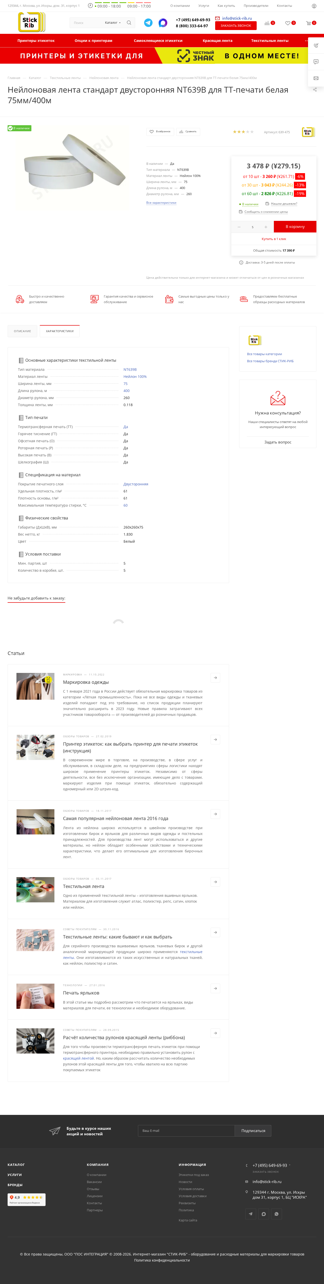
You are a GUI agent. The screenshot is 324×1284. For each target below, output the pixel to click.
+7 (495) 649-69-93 (193, 19)
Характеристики (59, 331)
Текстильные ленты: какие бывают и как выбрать (117, 937)
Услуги (15, 1174)
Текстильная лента (83, 886)
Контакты (94, 1203)
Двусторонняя (136, 484)
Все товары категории (264, 354)
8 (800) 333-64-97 (192, 25)
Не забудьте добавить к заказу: (36, 597)
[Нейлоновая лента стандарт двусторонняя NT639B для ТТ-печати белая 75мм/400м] (72, 168)
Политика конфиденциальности (162, 1260)
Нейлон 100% (135, 376)
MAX (263, 1214)
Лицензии (95, 1196)
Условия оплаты (191, 1189)
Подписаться (253, 1130)
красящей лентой (78, 1058)
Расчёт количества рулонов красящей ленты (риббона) (124, 1037)
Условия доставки (193, 1196)
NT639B (130, 369)
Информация (192, 1164)
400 (127, 390)
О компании (96, 1174)
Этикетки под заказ (194, 1174)
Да (126, 426)
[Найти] (129, 22)
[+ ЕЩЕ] (307, 40)
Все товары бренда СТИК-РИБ (270, 361)
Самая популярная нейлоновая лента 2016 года (115, 818)
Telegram (250, 1214)
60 (126, 505)
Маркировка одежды (86, 682)
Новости (185, 1182)
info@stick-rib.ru (267, 1181)
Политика (186, 1210)
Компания (98, 1164)
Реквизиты (187, 1203)
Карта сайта (188, 1220)
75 (126, 383)
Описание (22, 331)
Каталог (16, 1164)
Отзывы (93, 1189)
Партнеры (95, 1210)
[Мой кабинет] (314, 7)
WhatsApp (276, 1214)
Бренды (15, 1185)
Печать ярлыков (81, 993)
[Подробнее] (215, 678)
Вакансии (94, 1182)
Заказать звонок (236, 25)
